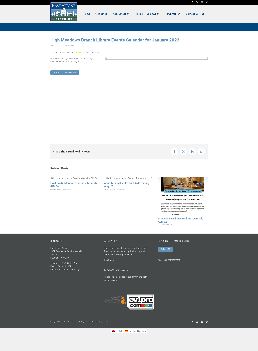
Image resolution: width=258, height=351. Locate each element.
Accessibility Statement (169, 260)
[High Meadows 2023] (156, 58)
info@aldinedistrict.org (68, 269)
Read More (109, 260)
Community (67, 45)
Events (73, 45)
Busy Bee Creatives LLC (105, 322)
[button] (203, 14)
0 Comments (67, 189)
